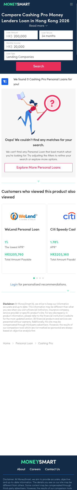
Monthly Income (13, 43)
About (21, 469)
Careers (35, 469)
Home (6, 343)
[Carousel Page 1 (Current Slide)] (34, 278)
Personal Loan (24, 343)
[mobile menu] (71, 4)
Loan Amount (12, 32)
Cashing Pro (45, 343)
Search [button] (38, 66)
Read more (38, 25)
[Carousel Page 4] (43, 278)
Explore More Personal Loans (38, 167)
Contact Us (52, 469)
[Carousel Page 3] (40, 278)
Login (14, 284)
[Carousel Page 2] (37, 278)
